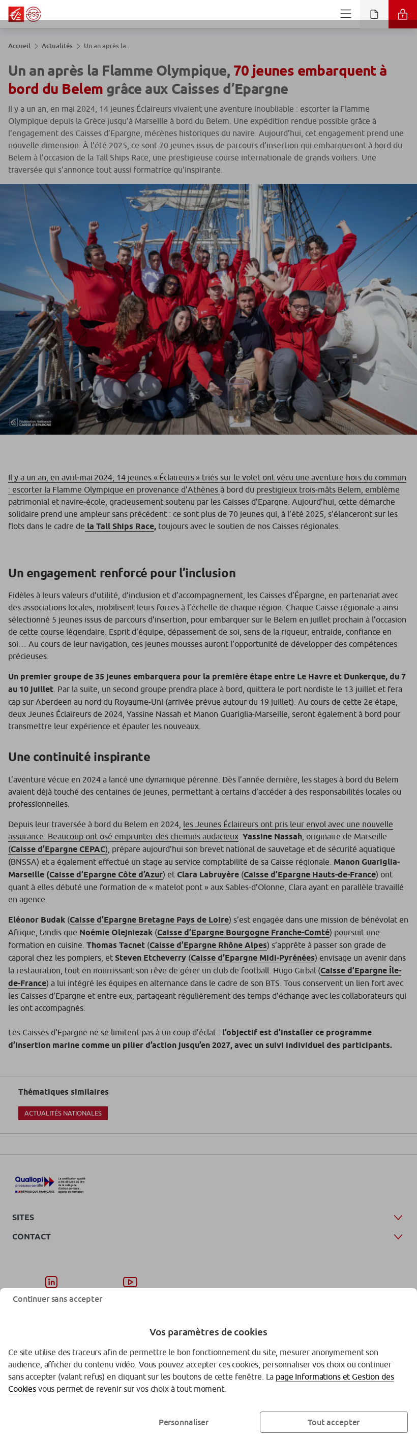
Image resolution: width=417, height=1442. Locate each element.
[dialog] (208, 721)
